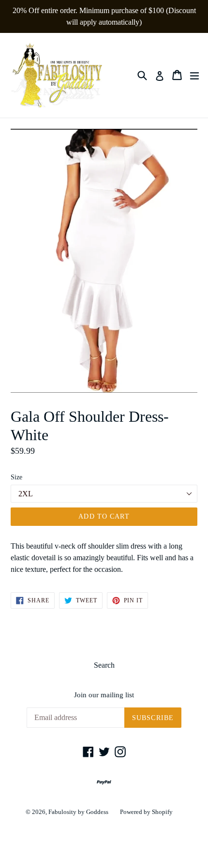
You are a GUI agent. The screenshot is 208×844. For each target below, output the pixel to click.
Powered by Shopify (146, 811)
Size (16, 477)
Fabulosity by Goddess (78, 811)
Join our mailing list (104, 695)
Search (104, 665)
